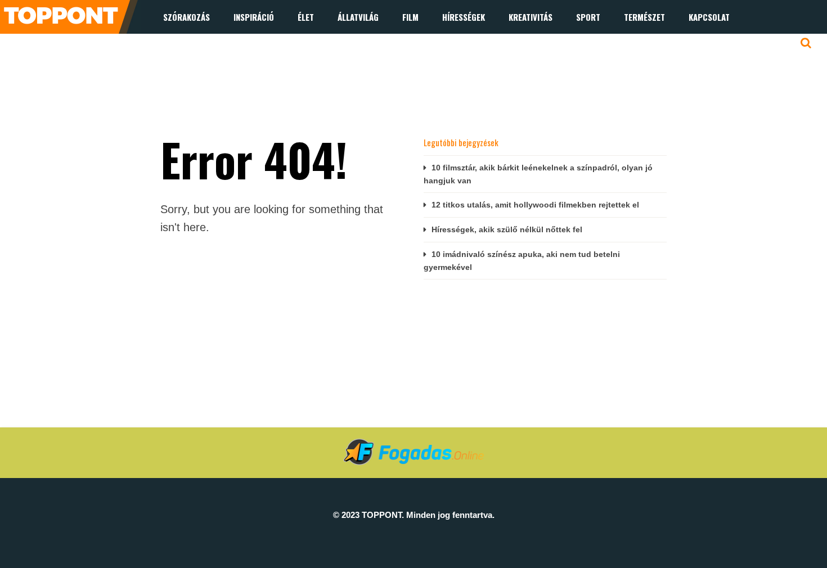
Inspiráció (253, 17)
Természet (644, 17)
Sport (588, 17)
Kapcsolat (709, 17)
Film (410, 17)
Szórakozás (186, 17)
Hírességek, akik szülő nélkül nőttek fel (507, 229)
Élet (306, 17)
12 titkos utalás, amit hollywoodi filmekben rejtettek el (535, 204)
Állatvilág (358, 17)
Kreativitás (530, 17)
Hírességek (463, 17)
